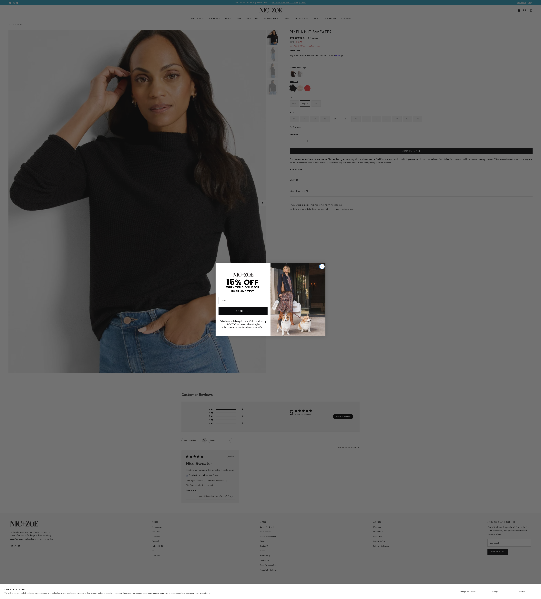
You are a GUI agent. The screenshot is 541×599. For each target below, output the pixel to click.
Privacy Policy (204, 593)
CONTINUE (243, 311)
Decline (522, 591)
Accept (495, 591)
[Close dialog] (321, 266)
